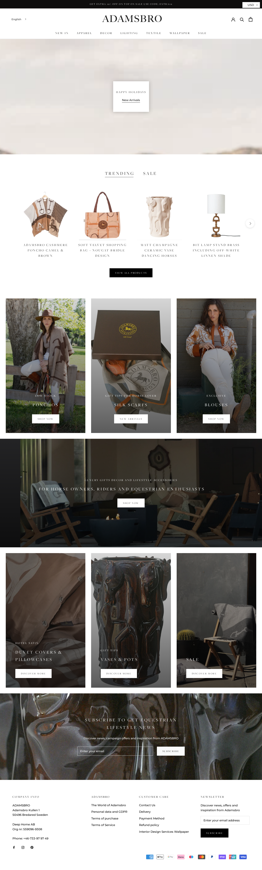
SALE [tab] (150, 173)
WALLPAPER (180, 33)
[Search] (242, 19)
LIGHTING (129, 33)
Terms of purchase (104, 818)
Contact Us (147, 805)
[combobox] (19, 19)
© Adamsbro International (38, 857)
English (16, 19)
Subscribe (170, 751)
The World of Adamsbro (108, 805)
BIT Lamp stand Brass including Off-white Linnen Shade (216, 250)
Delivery (145, 811)
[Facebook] (13, 847)
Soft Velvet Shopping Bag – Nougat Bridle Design (102, 250)
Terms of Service (103, 825)
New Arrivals (131, 100)
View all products (131, 272)
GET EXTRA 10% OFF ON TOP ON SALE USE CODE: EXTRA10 (131, 4)
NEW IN (62, 33)
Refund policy (149, 825)
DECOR (106, 33)
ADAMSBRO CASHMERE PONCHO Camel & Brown (45, 250)
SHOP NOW (131, 503)
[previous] (12, 223)
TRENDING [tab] (119, 173)
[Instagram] (22, 847)
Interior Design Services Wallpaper (164, 831)
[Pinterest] (31, 847)
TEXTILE (153, 33)
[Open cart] (250, 19)
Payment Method (151, 818)
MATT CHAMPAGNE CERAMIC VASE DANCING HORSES (159, 250)
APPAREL (84, 33)
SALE (202, 33)
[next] (250, 223)
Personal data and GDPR (109, 811)
